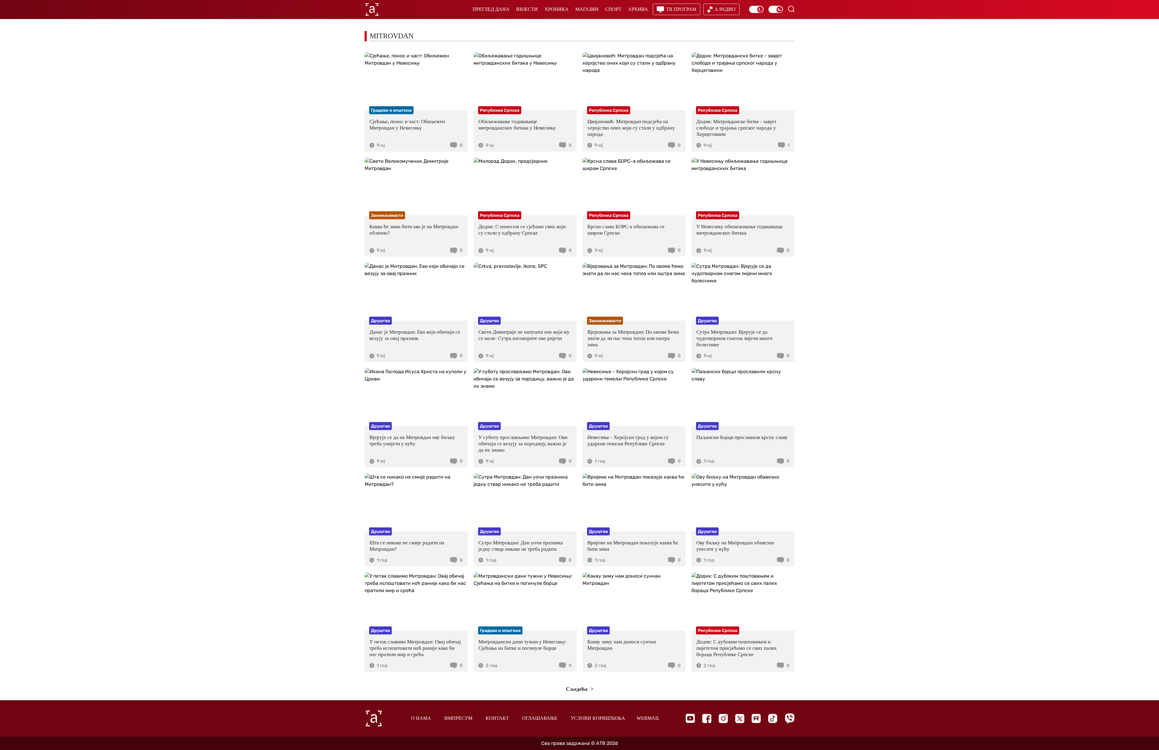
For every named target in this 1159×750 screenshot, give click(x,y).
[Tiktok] (772, 718)
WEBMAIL (648, 718)
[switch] (756, 9)
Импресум (458, 718)
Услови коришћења (598, 718)
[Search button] (791, 9)
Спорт (613, 9)
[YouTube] (690, 718)
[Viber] (789, 718)
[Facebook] (706, 718)
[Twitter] (739, 718)
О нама (421, 718)
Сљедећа (577, 689)
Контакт (497, 718)
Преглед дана (491, 9)
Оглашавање (539, 718)
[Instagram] (723, 718)
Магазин (587, 9)
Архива (638, 9)
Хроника (556, 9)
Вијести (527, 9)
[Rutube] (756, 718)
